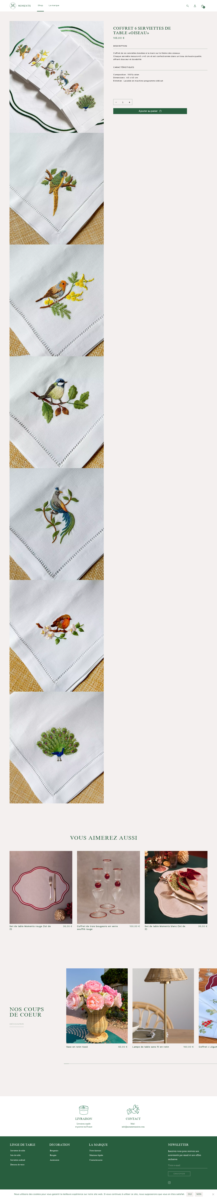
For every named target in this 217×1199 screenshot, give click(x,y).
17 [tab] (211, 1064)
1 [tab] (64, 1064)
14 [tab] (184, 1064)
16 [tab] (202, 1064)
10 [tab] (147, 1064)
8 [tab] (128, 1064)
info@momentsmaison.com (133, 1127)
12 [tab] (165, 1064)
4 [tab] (92, 1064)
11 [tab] (156, 1064)
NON (199, 1194)
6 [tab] (110, 1064)
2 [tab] (73, 1064)
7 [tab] (119, 1064)
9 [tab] (138, 1064)
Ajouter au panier (148, 111)
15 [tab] (193, 1064)
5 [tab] (101, 1064)
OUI (190, 1194)
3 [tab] (82, 1064)
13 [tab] (175, 1064)
